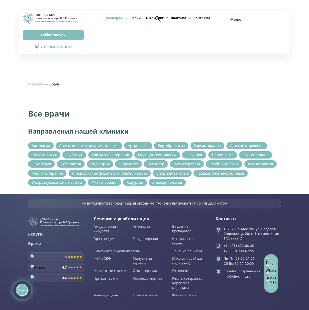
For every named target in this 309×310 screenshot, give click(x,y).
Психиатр (155, 163)
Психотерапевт (187, 163)
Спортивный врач (172, 173)
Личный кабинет (56, 46)
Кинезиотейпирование (113, 251)
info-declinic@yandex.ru (243, 271)
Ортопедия (41, 163)
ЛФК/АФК (74, 154)
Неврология (222, 154)
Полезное (179, 18)
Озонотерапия (256, 154)
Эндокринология (167, 182)
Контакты (202, 18)
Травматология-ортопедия (220, 173)
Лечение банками (187, 251)
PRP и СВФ (102, 258)
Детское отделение (247, 145)
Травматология (145, 295)
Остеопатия (70, 163)
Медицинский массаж (157, 154)
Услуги (35, 234)
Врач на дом (104, 239)
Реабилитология (224, 163)
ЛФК (136, 251)
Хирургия (135, 182)
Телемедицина (106, 295)
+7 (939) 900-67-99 (238, 251)
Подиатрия (100, 163)
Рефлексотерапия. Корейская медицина (187, 283)
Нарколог (194, 154)
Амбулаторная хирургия (106, 229)
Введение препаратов (181, 229)
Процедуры (114, 18)
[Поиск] (158, 19)
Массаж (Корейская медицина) (188, 261)
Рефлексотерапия (47, 173)
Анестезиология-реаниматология (89, 145)
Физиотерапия (104, 182)
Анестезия (141, 226)
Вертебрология (171, 145)
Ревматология (260, 163)
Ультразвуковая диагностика (57, 182)
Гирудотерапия (207, 145)
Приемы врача (106, 278)
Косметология (44, 154)
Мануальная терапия (110, 154)
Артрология (138, 145)
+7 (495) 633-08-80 (238, 245)
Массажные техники (111, 271)
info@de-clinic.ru (237, 276)
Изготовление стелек (183, 241)
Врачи (136, 18)
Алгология (41, 145)
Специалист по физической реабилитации (109, 173)
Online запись (53, 34)
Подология (128, 163)
